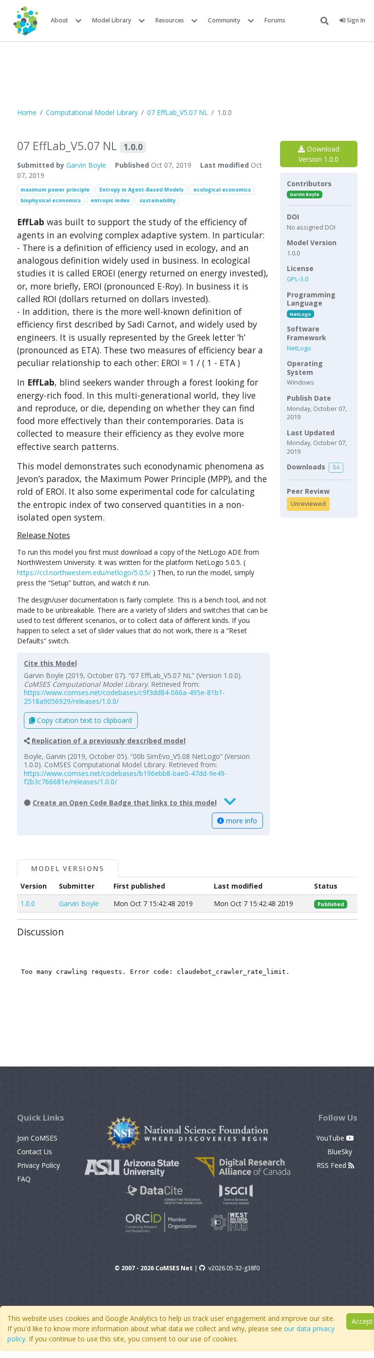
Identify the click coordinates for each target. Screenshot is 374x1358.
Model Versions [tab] (67, 868)
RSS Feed (332, 1165)
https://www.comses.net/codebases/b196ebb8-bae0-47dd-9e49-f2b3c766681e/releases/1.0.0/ (125, 778)
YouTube (331, 1138)
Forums (274, 20)
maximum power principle (55, 189)
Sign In (355, 20)
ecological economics (222, 189)
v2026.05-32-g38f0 (234, 1268)
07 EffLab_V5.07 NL (177, 112)
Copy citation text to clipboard (83, 720)
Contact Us (34, 1151)
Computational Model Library (92, 112)
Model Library (111, 20)
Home (27, 112)
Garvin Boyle (86, 165)
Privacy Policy (38, 1165)
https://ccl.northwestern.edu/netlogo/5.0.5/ (84, 572)
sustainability (157, 200)
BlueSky (340, 1151)
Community (224, 20)
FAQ (24, 1178)
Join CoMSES (37, 1138)
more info (240, 820)
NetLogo (300, 314)
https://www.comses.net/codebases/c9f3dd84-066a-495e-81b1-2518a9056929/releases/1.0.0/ (124, 697)
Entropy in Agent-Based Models (141, 189)
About (59, 20)
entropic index (110, 200)
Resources (169, 20)
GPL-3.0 (297, 279)
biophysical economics (50, 200)
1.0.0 (27, 903)
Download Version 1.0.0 (319, 154)
